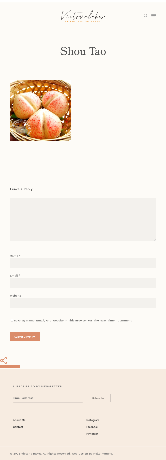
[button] (153, 15)
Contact (18, 426)
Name (15, 255)
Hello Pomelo (102, 453)
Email (15, 275)
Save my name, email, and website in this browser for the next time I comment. (73, 320)
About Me (19, 420)
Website (15, 295)
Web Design (79, 453)
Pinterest (92, 433)
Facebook (92, 426)
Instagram (92, 420)
